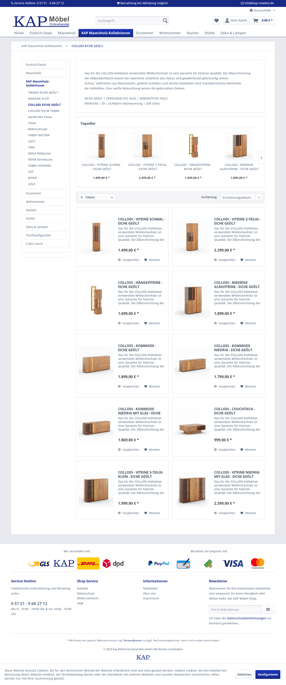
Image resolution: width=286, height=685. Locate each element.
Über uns (149, 593)
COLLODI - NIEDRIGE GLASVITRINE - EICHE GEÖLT (239, 167)
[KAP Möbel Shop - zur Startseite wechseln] (41, 21)
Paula (32, 123)
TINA (31, 147)
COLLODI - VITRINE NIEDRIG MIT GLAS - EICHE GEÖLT (237, 474)
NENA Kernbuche (40, 159)
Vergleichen (130, 260)
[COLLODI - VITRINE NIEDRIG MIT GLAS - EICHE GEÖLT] (192, 490)
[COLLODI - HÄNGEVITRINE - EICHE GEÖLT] (193, 146)
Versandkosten (133, 640)
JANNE (32, 178)
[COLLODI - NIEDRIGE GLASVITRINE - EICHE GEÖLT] (239, 146)
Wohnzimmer (35, 202)
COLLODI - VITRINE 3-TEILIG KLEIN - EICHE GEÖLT (140, 474)
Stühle (30, 218)
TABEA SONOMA (39, 166)
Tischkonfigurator (38, 235)
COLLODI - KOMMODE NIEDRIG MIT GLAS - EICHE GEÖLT (139, 411)
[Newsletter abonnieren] (268, 609)
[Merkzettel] (216, 20)
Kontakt (82, 588)
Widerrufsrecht (87, 598)
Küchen (31, 210)
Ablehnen (244, 674)
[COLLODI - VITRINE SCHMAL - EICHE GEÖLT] (101, 146)
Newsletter (150, 588)
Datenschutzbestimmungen (246, 618)
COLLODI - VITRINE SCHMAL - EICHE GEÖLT (101, 167)
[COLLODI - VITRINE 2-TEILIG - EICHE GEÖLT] (147, 146)
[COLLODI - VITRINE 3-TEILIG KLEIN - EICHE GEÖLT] (96, 490)
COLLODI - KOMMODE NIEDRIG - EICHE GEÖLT (233, 348)
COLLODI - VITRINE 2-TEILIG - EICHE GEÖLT (147, 167)
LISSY (31, 141)
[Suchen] (165, 20)
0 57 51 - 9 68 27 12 (29, 603)
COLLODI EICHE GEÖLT (44, 105)
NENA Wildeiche (39, 153)
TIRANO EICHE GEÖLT (43, 92)
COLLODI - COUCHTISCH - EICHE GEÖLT (234, 411)
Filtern (90, 197)
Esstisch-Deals (36, 65)
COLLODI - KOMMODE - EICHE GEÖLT (137, 348)
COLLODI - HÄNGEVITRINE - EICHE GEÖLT (193, 167)
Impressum (151, 598)
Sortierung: (209, 197)
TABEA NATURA (39, 135)
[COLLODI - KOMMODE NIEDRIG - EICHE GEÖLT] (192, 363)
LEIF (30, 172)
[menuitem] (133, 20)
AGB (80, 603)
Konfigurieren (268, 674)
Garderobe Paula (40, 117)
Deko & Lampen (37, 227)
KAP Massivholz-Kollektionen (38, 83)
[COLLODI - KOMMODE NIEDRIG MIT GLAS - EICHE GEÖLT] (96, 427)
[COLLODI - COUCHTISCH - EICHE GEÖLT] (192, 427)
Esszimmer (33, 193)
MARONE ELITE (38, 99)
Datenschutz (86, 593)
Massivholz (33, 73)
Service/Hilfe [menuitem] (262, 10)
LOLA (31, 184)
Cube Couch (34, 244)
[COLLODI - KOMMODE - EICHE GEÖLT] (96, 363)
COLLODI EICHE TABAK (43, 111)
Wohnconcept (37, 129)
